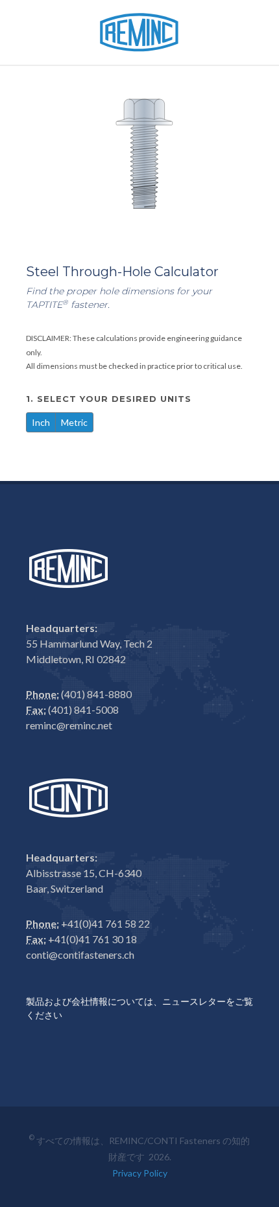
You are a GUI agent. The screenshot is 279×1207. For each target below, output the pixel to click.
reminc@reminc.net (69, 725)
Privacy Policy (139, 1172)
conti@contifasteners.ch (80, 954)
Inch (41, 422)
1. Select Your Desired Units (110, 398)
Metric (74, 422)
